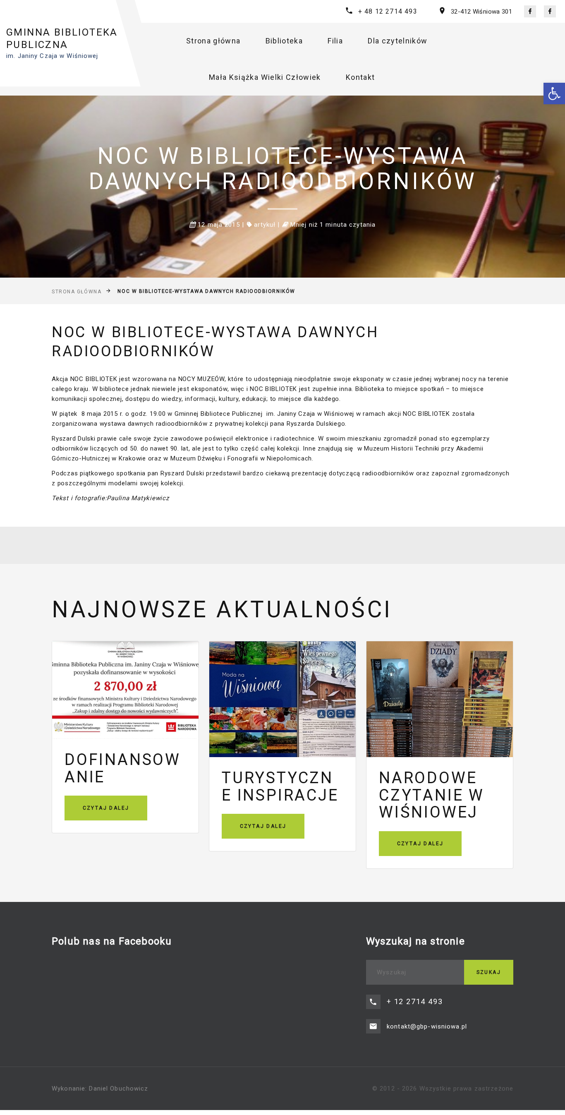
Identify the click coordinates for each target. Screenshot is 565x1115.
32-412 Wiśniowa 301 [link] (481, 11)
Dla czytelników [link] (397, 40)
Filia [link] (335, 40)
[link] (554, 93)
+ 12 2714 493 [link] (415, 1001)
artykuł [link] (264, 224)
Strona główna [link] (213, 40)
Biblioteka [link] (284, 40)
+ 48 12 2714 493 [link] (387, 11)
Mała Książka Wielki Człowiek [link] (265, 77)
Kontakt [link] (360, 77)
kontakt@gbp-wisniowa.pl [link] (427, 1026)
